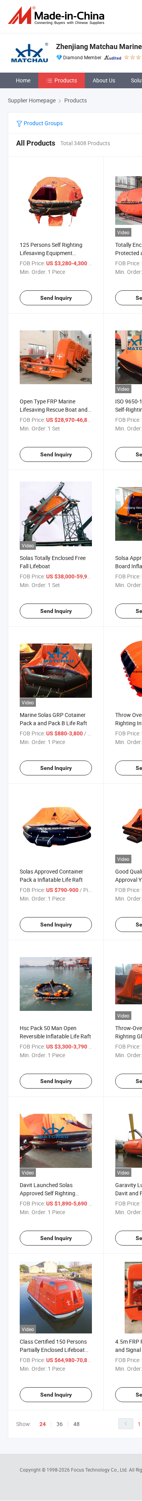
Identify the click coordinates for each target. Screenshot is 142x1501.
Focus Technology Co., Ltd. (100, 1469)
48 (76, 1424)
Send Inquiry (56, 298)
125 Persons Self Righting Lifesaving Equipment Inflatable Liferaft (51, 253)
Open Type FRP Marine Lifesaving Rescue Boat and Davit (54, 409)
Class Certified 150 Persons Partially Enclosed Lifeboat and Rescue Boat (53, 1350)
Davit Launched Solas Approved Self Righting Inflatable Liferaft (47, 1193)
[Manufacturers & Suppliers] (57, 15)
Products (65, 80)
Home (23, 80)
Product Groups (42, 123)
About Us (104, 80)
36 (59, 1424)
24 (42, 1424)
